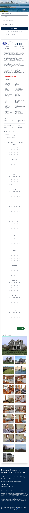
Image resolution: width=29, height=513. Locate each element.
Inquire (21, 328)
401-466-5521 (5, 484)
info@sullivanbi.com (7, 486)
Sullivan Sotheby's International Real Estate (13, 471)
